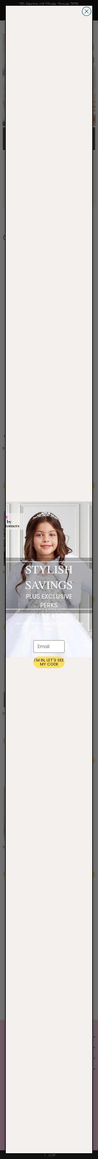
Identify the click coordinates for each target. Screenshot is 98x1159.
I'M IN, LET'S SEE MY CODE (49, 662)
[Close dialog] (86, 11)
